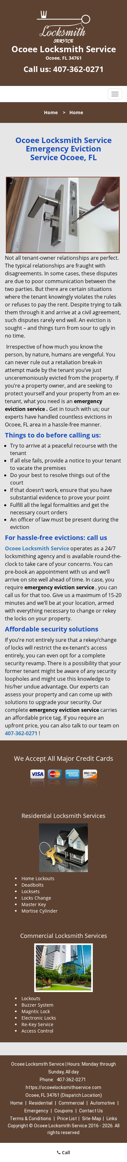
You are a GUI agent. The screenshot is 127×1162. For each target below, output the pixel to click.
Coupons (63, 1110)
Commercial (71, 1103)
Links (111, 1118)
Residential (40, 1103)
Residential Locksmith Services (63, 816)
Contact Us (91, 1110)
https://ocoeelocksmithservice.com (63, 1087)
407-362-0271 (78, 69)
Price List (67, 1118)
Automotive (102, 1103)
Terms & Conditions (30, 1118)
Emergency (36, 1110)
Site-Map (91, 1118)
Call (65, 1152)
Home (51, 112)
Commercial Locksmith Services (63, 936)
